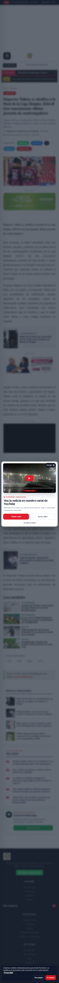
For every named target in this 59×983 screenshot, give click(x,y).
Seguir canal (16, 517)
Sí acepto (50, 977)
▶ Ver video (43, 517)
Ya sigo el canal (29, 523)
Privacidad (8, 972)
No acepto (39, 977)
